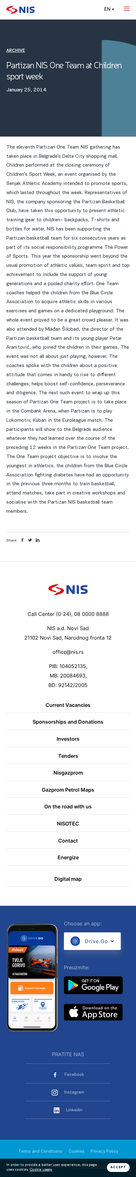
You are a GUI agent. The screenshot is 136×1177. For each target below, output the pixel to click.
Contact (68, 841)
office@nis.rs (68, 652)
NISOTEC (68, 824)
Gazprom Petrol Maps (68, 790)
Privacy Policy (104, 1151)
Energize (68, 858)
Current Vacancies (68, 705)
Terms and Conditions (40, 1151)
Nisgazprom (68, 773)
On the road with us (68, 807)
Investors (68, 739)
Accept (118, 1167)
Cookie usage (41, 1170)
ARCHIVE (15, 50)
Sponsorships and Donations (68, 722)
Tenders (68, 756)
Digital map (68, 879)
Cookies (76, 1151)
